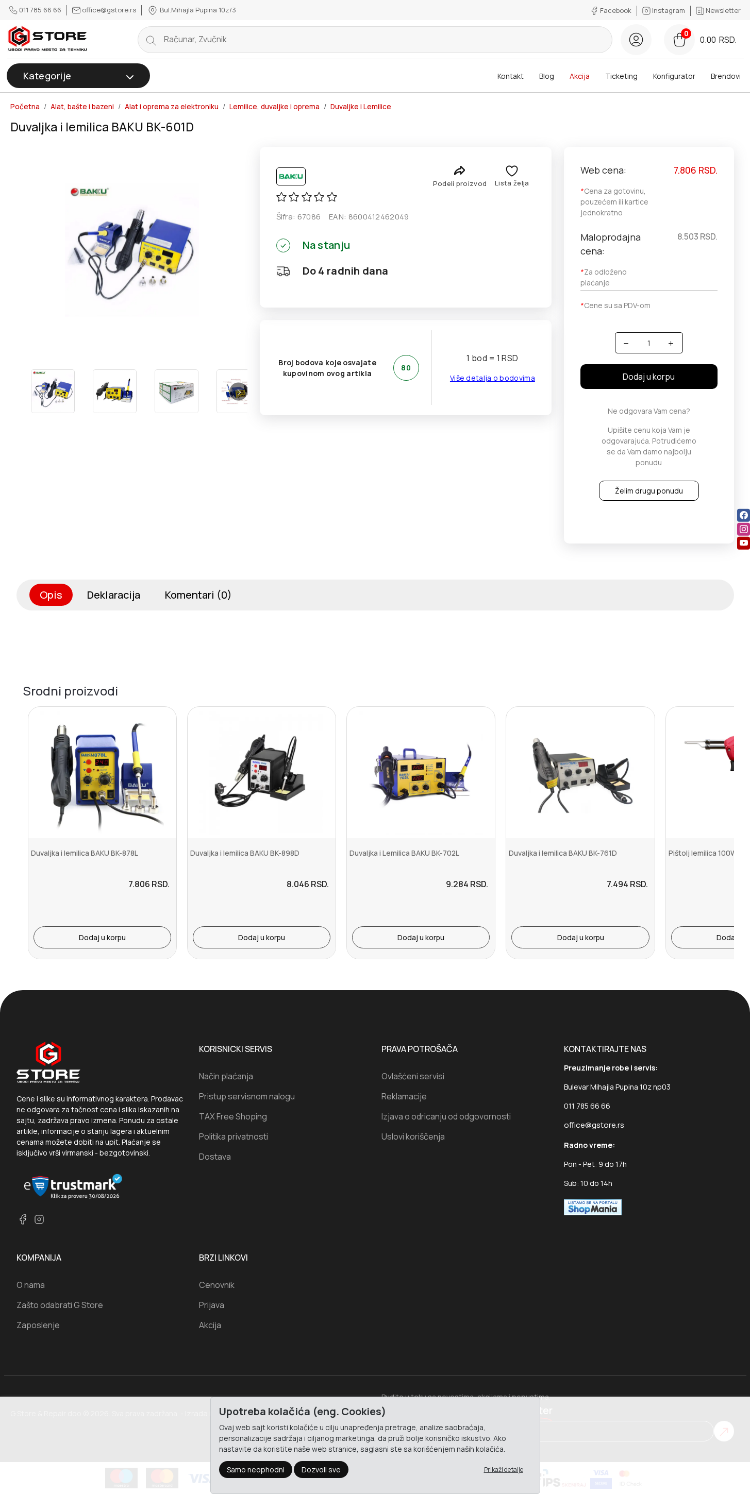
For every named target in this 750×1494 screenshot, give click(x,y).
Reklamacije (404, 1096)
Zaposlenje (38, 1325)
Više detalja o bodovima (492, 378)
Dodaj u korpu (649, 376)
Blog (546, 76)
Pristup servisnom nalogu (247, 1096)
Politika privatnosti (233, 1136)
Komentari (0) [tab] (198, 595)
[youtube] (743, 543)
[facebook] (743, 515)
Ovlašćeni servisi (412, 1076)
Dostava (215, 1156)
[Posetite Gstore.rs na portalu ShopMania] (593, 1206)
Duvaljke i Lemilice (360, 106)
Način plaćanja (226, 1076)
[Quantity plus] (671, 342)
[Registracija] (636, 39)
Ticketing (621, 76)
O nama (30, 1285)
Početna (25, 106)
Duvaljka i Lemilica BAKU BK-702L (404, 853)
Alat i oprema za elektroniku (172, 106)
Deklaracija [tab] (113, 595)
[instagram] (743, 529)
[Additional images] (53, 391)
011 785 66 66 (40, 9)
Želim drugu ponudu (649, 491)
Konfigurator (674, 76)
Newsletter (722, 10)
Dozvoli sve (321, 1469)
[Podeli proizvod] (459, 170)
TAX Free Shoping (233, 1116)
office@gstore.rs (109, 9)
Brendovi (726, 76)
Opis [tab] (51, 595)
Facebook (615, 10)
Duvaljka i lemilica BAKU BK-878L (84, 853)
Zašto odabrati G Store (59, 1305)
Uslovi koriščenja (413, 1136)
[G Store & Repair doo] (48, 39)
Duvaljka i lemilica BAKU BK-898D (244, 853)
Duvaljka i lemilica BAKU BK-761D (563, 853)
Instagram (669, 10)
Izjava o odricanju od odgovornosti (446, 1116)
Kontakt (510, 76)
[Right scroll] (238, 391)
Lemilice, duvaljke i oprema (274, 106)
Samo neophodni (256, 1469)
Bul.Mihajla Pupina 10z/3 (197, 9)
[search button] (151, 40)
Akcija (580, 76)
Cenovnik (217, 1285)
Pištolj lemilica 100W (703, 853)
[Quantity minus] (626, 342)
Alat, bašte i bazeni (82, 106)
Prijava (211, 1305)
